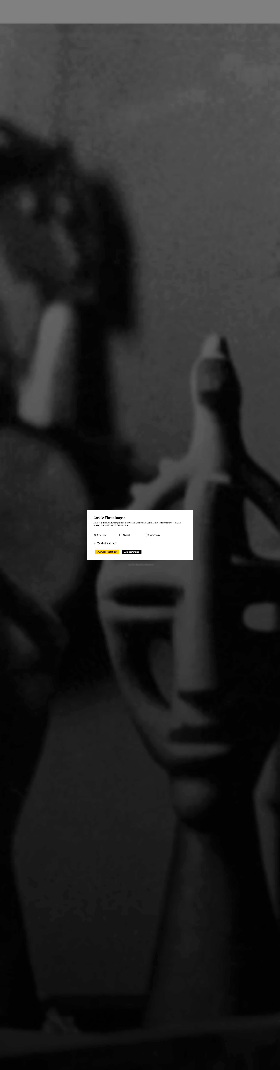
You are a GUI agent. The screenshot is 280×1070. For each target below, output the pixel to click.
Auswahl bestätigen (107, 552)
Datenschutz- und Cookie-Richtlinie (114, 525)
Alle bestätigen (131, 552)
